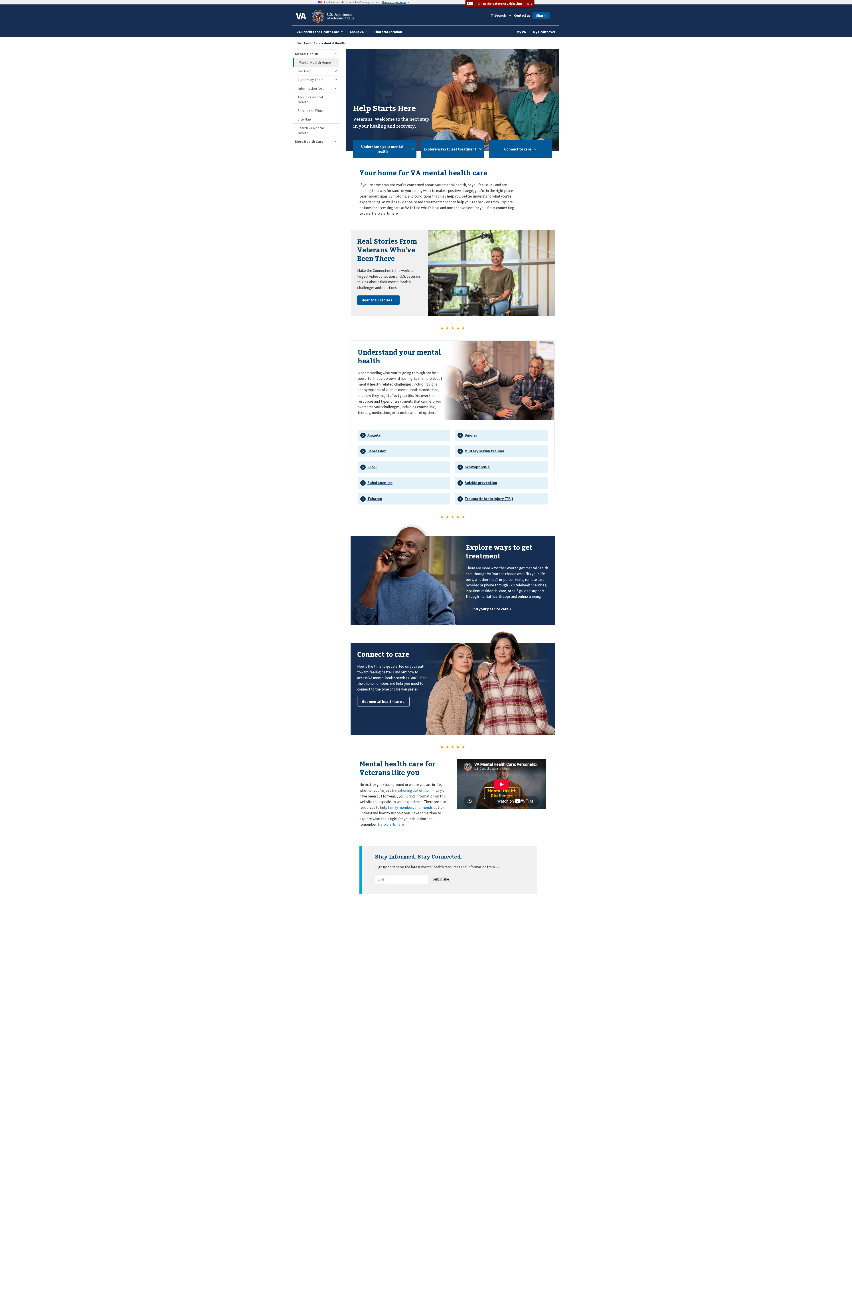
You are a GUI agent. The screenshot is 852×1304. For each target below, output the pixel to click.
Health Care (312, 43)
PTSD (372, 467)
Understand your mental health (382, 149)
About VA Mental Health (310, 99)
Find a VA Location (388, 32)
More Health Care (309, 141)
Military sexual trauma (484, 451)
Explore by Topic (310, 79)
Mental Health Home (315, 62)
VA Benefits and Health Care (318, 32)
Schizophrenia (477, 467)
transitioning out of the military (417, 790)
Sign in (541, 15)
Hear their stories (377, 300)
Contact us (522, 15)
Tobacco (374, 498)
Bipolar (471, 435)
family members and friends (410, 807)
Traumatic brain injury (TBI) (489, 498)
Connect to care (517, 149)
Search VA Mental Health (311, 130)
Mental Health (306, 53)
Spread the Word (310, 110)
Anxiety (374, 435)
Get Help (304, 71)
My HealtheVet (544, 32)
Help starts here (391, 824)
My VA (521, 32)
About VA (357, 32)
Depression (377, 451)
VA (299, 43)
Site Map (304, 119)
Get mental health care (382, 701)
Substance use (379, 482)
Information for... (311, 88)
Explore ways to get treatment (450, 149)
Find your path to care (489, 609)
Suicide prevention (481, 482)
